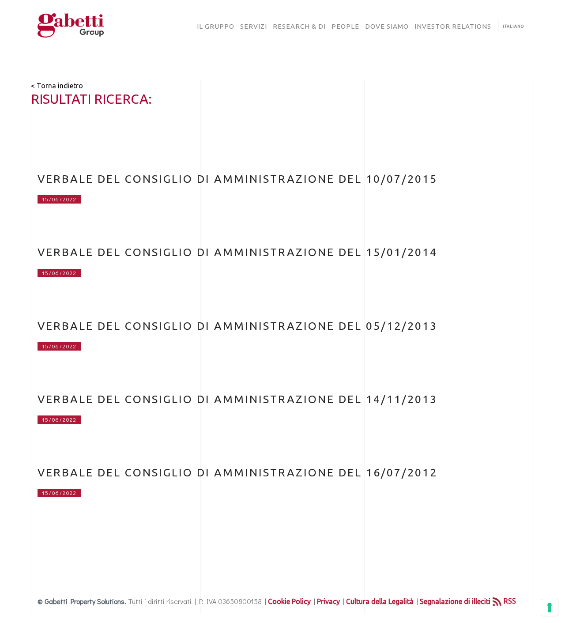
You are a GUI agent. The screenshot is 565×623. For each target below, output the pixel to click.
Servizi (253, 26)
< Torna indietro (57, 86)
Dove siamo (387, 26)
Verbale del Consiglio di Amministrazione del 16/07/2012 (237, 472)
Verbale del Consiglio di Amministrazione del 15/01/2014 (237, 252)
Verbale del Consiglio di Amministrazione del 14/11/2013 (237, 399)
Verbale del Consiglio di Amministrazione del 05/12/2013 (237, 326)
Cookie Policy (289, 601)
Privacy (328, 601)
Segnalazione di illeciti (455, 601)
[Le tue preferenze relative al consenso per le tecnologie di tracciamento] (549, 607)
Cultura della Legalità (380, 601)
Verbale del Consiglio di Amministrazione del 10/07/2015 (237, 179)
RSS (510, 601)
